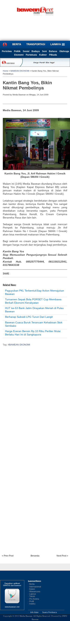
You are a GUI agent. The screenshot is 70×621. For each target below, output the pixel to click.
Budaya (36, 51)
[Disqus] (35, 400)
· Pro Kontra (33, 599)
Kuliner (43, 55)
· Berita (31, 584)
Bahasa (53, 51)
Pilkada (53, 55)
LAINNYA (56, 44)
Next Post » (62, 555)
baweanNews (34, 581)
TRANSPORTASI (35, 44)
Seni (44, 51)
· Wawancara (34, 591)
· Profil (31, 601)
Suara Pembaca (49, 612)
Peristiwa (7, 51)
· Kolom (31, 589)
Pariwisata (31, 55)
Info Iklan (34, 612)
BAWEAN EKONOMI (19, 71)
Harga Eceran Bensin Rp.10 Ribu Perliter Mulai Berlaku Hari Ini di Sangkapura (32, 333)
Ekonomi (19, 55)
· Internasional (34, 586)
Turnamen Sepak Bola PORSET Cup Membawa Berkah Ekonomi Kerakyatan (33, 301)
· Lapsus (32, 594)
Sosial (26, 51)
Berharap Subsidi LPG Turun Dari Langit (29, 316)
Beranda (35, 555)
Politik (17, 51)
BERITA (16, 44)
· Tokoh (31, 596)
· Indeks (31, 604)
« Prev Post (7, 555)
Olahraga (64, 51)
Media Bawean (26, 616)
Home (5, 71)
